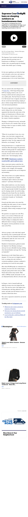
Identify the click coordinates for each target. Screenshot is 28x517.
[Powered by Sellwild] (24, 410)
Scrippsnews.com (17, 303)
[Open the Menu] (2, 2)
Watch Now (23, 2)
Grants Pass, (6, 90)
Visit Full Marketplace (21, 326)
